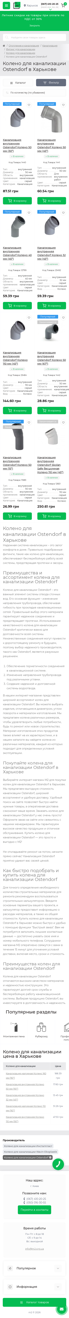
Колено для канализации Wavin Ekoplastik (30, 1151)
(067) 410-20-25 (49, 4)
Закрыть (34, 25)
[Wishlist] (29, 105)
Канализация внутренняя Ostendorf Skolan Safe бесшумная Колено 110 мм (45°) (50, 465)
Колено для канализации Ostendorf (26, 1157)
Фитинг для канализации (20, 49)
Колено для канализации (20, 53)
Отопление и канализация (24, 45)
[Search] (7, 37)
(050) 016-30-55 (49, 7)
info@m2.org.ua (34, 1248)
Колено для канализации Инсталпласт (28, 1146)
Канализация (49, 45)
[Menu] (6, 5)
